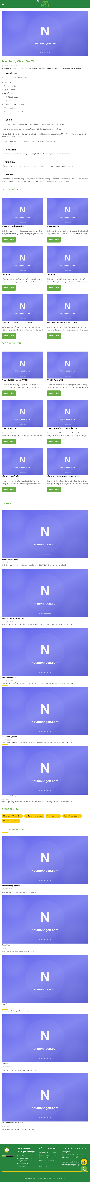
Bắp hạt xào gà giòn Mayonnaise (64, 476)
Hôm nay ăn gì (22, 1163)
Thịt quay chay (10, 428)
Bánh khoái (53, 226)
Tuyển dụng (21, 1166)
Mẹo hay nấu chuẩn (11, 821)
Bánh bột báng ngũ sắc (14, 226)
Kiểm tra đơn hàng (46, 1160)
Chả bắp (6, 274)
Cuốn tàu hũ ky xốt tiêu (15, 380)
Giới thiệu (20, 1155)
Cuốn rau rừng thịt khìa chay (63, 428)
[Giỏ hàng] (84, 1162)
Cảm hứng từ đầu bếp (72, 816)
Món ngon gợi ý (53, 816)
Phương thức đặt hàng (48, 1155)
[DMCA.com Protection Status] (7, 1156)
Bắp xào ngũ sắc (10, 476)
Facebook (43, 1167)
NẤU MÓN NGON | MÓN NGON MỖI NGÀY (51, 1178)
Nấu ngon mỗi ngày (24, 1158)
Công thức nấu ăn (24, 1161)
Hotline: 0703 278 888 (47, 1152)
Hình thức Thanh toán (47, 1158)
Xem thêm (9, 239)
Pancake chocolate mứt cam (62, 322)
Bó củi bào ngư (55, 380)
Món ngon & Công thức (12, 816)
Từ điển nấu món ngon (34, 816)
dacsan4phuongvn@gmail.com (74, 1165)
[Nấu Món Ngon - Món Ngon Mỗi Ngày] (45, 4)
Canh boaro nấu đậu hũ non (17, 322)
